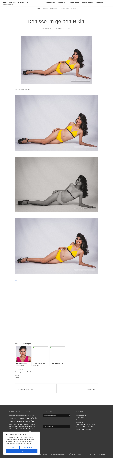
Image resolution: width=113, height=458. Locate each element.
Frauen (32, 372)
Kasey (33, 424)
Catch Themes (99, 454)
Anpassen (12, 447)
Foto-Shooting (87, 3)
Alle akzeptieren (21, 451)
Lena (29, 426)
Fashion (28, 372)
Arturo (33, 415)
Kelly (17, 426)
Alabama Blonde (13, 415)
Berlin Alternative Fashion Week (20, 418)
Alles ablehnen (28, 447)
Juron (28, 424)
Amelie (25, 415)
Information (74, 3)
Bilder (45, 8)
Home (39, 8)
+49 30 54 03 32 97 (87, 427)
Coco (26, 421)
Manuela (20, 428)
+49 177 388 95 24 (86, 429)
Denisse (17, 377)
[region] (21, 443)
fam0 (16, 424)
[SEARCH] (108, 3)
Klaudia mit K (22, 426)
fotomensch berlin (15, 2)
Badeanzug (53, 8)
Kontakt (99, 3)
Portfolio (61, 3)
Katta (12, 426)
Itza (25, 424)
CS (31, 421)
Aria (29, 415)
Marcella (26, 428)
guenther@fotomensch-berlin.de (85, 424)
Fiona (21, 424)
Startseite (50, 3)
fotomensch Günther (63, 28)
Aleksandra (20, 415)
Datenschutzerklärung (65, 454)
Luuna (14, 428)
